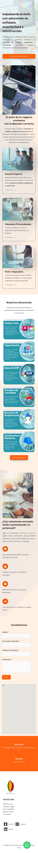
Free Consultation (8, 809)
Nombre (5, 632)
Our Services (7, 814)
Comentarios (7, 659)
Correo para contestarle (11, 641)
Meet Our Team (8, 812)
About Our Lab (7, 804)
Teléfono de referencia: (10, 650)
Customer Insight (8, 807)
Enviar (6, 677)
